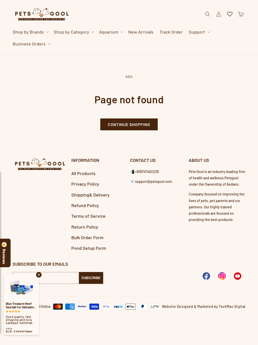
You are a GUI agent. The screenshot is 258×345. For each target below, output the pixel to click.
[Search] (210, 55)
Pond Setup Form (88, 248)
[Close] (223, 55)
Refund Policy (85, 205)
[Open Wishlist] (229, 14)
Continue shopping (129, 124)
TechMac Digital (232, 306)
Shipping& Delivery (90, 195)
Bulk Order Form (87, 237)
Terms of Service (88, 216)
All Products (83, 173)
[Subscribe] (91, 278)
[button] (30, 32)
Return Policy (84, 227)
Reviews (4, 256)
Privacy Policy (85, 184)
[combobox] (123, 55)
